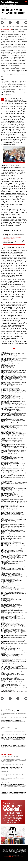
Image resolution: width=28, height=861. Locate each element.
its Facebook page (7, 235)
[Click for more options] (25, 23)
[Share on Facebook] (10, 23)
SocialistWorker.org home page (14, 857)
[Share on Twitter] (2, 23)
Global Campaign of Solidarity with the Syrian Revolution (13, 28)
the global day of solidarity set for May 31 (12, 237)
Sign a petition (6, 241)
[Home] (11, 2)
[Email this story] (17, 23)
